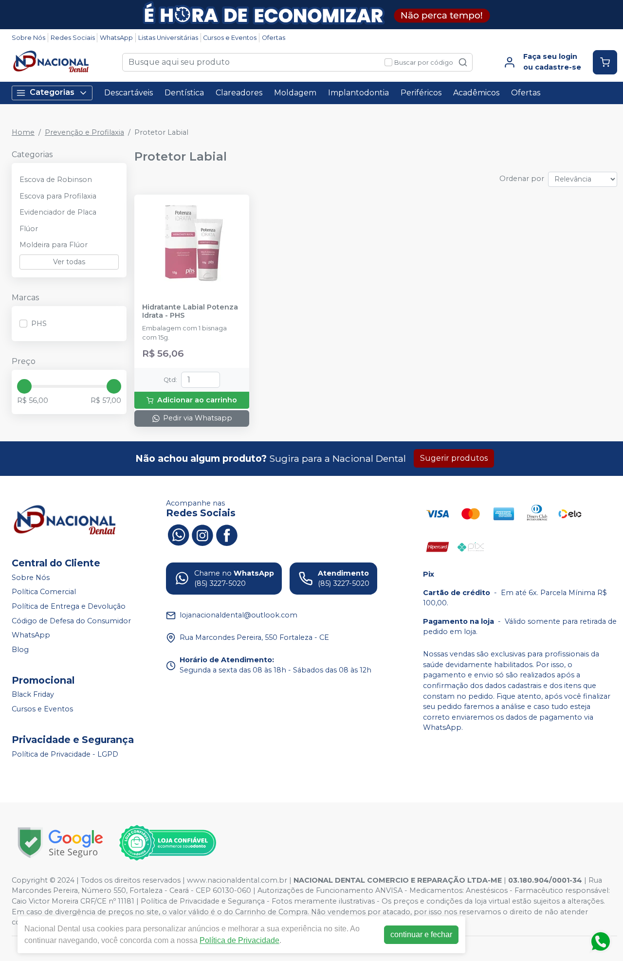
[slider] (24, 386)
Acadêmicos (476, 92)
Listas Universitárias (168, 37)
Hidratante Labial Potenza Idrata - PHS (190, 311)
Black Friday (33, 694)
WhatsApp (116, 37)
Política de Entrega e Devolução (69, 606)
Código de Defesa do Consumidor (71, 620)
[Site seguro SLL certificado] (60, 842)
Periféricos (421, 92)
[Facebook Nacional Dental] (227, 534)
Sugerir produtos (454, 458)
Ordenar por (521, 178)
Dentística (184, 92)
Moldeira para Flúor (53, 244)
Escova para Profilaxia (57, 196)
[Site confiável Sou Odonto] (167, 842)
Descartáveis (128, 92)
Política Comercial (44, 592)
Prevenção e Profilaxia (84, 132)
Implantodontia (358, 92)
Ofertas (273, 37)
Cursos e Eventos (230, 37)
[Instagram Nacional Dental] (202, 534)
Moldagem (295, 92)
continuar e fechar (421, 934)
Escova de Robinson (55, 179)
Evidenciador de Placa (57, 212)
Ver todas (69, 261)
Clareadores (239, 92)
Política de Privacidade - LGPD (65, 754)
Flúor (28, 228)
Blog (20, 649)
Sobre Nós (28, 37)
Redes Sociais (73, 37)
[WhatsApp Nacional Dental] (178, 534)
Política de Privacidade (239, 940)
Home (23, 132)
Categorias (52, 92)
